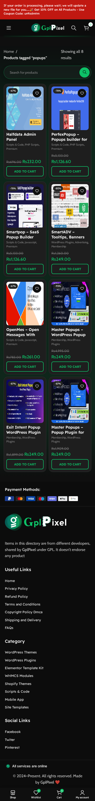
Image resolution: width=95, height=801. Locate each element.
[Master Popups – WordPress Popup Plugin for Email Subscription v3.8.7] (70, 303)
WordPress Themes (21, 652)
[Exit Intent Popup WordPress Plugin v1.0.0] (25, 401)
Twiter (10, 740)
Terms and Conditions (22, 604)
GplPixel (29, 549)
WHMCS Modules (19, 676)
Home (9, 51)
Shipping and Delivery (23, 620)
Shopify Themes (18, 684)
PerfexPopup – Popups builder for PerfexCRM (69, 139)
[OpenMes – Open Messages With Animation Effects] (25, 303)
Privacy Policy (16, 588)
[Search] (74, 28)
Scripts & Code (15, 144)
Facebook (13, 732)
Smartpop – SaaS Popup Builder (22, 234)
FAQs (9, 628)
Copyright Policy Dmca (23, 612)
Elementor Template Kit (24, 668)
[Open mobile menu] (8, 28)
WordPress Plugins (62, 242)
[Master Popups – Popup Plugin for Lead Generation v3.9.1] (70, 401)
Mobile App (14, 699)
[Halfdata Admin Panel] (25, 108)
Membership (58, 246)
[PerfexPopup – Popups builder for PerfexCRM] (70, 108)
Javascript (30, 242)
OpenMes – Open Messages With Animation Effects (23, 334)
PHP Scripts (32, 144)
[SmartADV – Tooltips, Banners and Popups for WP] (70, 206)
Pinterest (12, 747)
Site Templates (17, 707)
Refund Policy (16, 596)
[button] (25, 171)
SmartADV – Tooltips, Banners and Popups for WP (69, 236)
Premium (11, 148)
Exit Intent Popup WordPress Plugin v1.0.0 (23, 432)
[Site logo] (47, 27)
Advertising (81, 242)
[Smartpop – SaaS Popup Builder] (25, 206)
